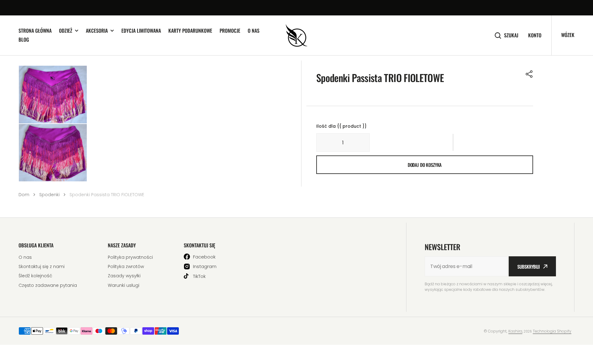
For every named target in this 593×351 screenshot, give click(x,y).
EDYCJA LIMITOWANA (141, 30)
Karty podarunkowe (190, 30)
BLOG (24, 39)
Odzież (65, 30)
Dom (24, 195)
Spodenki (49, 195)
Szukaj (511, 35)
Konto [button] (534, 35)
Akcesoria (97, 30)
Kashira (515, 331)
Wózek (567, 35)
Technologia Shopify (552, 331)
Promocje (230, 30)
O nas (253, 30)
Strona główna (35, 30)
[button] (529, 74)
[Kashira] (296, 35)
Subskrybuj (528, 266)
